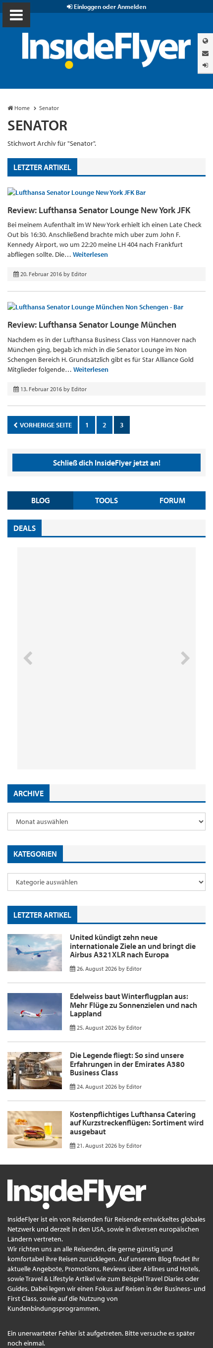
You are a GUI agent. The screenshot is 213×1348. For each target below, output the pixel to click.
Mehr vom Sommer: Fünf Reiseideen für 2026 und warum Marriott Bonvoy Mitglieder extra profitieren (90, 727)
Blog (40, 500)
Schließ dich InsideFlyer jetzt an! (106, 463)
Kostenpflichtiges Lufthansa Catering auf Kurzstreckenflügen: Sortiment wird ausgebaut (137, 1122)
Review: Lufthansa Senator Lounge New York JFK (98, 210)
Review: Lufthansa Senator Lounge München (91, 324)
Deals (24, 528)
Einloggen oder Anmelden (109, 6)
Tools (106, 500)
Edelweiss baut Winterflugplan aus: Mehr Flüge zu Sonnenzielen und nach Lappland (133, 1004)
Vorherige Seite (45, 424)
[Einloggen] (205, 65)
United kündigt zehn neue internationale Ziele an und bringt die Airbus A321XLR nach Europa (133, 945)
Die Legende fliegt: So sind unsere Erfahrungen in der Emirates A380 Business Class (127, 1063)
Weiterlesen (90, 254)
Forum (172, 500)
